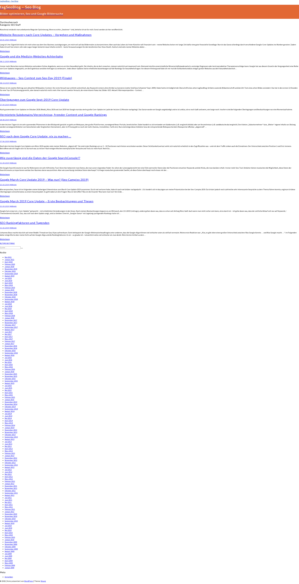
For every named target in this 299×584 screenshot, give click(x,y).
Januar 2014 (9, 427)
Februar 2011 (10, 509)
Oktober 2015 (10, 378)
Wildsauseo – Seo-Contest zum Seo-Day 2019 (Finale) (36, 78)
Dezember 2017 (11, 320)
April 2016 (9, 364)
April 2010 (9, 532)
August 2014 (9, 411)
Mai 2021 (8, 257)
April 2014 (9, 420)
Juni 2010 (8, 528)
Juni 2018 (8, 306)
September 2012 (11, 465)
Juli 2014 (8, 413)
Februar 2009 (10, 565)
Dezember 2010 (11, 514)
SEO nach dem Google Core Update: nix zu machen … (35, 136)
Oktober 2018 (10, 297)
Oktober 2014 (10, 406)
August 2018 (9, 301)
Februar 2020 (10, 264)
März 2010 (9, 535)
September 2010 (11, 521)
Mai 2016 (8, 362)
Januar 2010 (9, 539)
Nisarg (43, 581)
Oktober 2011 (10, 490)
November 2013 (11, 432)
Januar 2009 (9, 567)
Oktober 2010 (10, 518)
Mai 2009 (8, 558)
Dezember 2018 (11, 292)
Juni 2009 (8, 556)
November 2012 (11, 460)
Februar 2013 (10, 453)
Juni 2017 (8, 332)
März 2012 (9, 479)
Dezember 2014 (11, 402)
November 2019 (11, 269)
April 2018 (9, 311)
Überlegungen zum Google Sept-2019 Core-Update (34, 99)
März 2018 (9, 313)
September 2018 (11, 299)
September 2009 (11, 549)
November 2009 (11, 544)
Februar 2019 (10, 287)
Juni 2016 (8, 360)
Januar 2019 (9, 290)
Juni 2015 (8, 388)
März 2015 (9, 395)
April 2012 (9, 476)
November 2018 (11, 294)
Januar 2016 (9, 371)
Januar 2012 (9, 483)
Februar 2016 (10, 369)
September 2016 (11, 353)
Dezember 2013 (11, 430)
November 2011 (11, 488)
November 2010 (11, 516)
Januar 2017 (9, 343)
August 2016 (9, 355)
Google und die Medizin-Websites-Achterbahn (31, 56)
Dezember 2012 (11, 458)
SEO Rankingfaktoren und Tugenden (24, 222)
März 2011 (9, 507)
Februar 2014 (10, 425)
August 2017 (9, 329)
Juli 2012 (8, 469)
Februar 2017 (10, 341)
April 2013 (9, 448)
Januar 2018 (9, 318)
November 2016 (11, 348)
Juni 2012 (8, 472)
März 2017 (9, 339)
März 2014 (9, 423)
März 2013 (9, 451)
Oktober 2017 (10, 325)
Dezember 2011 (11, 486)
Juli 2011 (8, 497)
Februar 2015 (10, 397)
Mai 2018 (8, 308)
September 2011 (11, 493)
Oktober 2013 (10, 434)
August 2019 (9, 276)
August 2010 (9, 523)
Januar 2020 (9, 266)
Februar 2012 (10, 481)
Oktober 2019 (10, 271)
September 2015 (11, 381)
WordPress (28, 581)
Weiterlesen (5, 51)
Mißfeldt (13, 40)
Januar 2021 (9, 259)
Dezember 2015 (11, 374)
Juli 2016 (8, 357)
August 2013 (9, 439)
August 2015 (9, 383)
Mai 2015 (8, 390)
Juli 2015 (8, 385)
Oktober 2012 (10, 462)
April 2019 (9, 283)
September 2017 (11, 327)
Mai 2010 (8, 530)
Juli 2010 (8, 525)
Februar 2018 (10, 315)
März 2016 (9, 367)
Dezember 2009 (11, 542)
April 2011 (9, 504)
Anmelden (9, 577)
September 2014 (11, 409)
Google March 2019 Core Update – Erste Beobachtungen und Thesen (46, 201)
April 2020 (9, 262)
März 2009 (9, 563)
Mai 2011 (8, 502)
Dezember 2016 (11, 346)
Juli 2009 (8, 553)
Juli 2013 (8, 441)
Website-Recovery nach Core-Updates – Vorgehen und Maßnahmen (46, 34)
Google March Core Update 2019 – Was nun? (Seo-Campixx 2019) (44, 179)
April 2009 (9, 560)
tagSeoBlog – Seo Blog (9, 1)
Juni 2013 (8, 444)
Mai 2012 (8, 474)
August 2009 (9, 551)
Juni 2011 (8, 500)
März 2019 (9, 285)
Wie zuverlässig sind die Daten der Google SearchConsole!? (40, 158)
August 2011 (9, 495)
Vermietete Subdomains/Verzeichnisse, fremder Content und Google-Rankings (53, 114)
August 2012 (9, 467)
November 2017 (11, 322)
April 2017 (9, 336)
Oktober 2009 (10, 546)
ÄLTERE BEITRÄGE (7, 243)
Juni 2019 (8, 280)
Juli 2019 (8, 278)
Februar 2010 (10, 537)
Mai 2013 (8, 446)
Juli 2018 (8, 304)
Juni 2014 (8, 416)
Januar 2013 (9, 455)
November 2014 (11, 404)
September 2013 (11, 437)
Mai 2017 (8, 334)
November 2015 (11, 376)
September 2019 (11, 273)
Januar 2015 (9, 399)
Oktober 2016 (10, 350)
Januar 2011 (9, 511)
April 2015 (9, 392)
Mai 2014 (8, 418)
